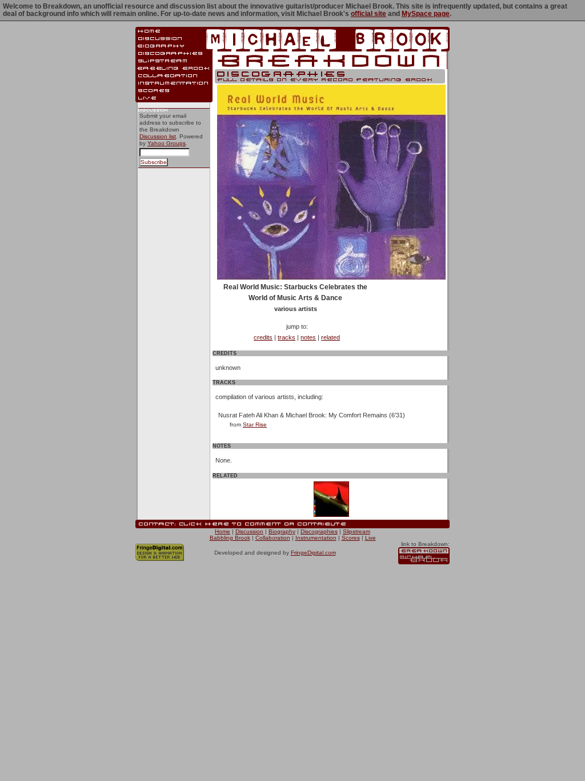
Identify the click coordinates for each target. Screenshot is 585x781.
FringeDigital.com (313, 552)
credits (263, 337)
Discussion (249, 531)
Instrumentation (315, 538)
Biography (282, 531)
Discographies (319, 531)
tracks (286, 337)
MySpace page (426, 14)
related (330, 337)
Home (222, 531)
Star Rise (255, 424)
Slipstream (356, 531)
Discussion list (157, 136)
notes (308, 337)
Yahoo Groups (166, 143)
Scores (351, 538)
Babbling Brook (230, 538)
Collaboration (272, 538)
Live (370, 538)
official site (368, 14)
